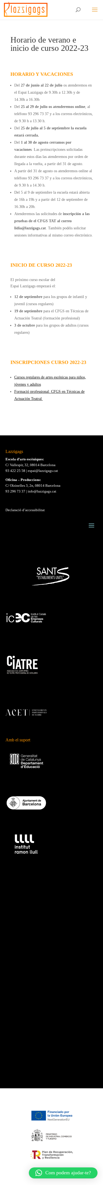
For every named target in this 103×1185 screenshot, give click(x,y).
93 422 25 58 (15, 471)
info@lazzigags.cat (42, 491)
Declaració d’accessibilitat (25, 510)
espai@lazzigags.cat (43, 471)
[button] (63, 1172)
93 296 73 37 (15, 491)
